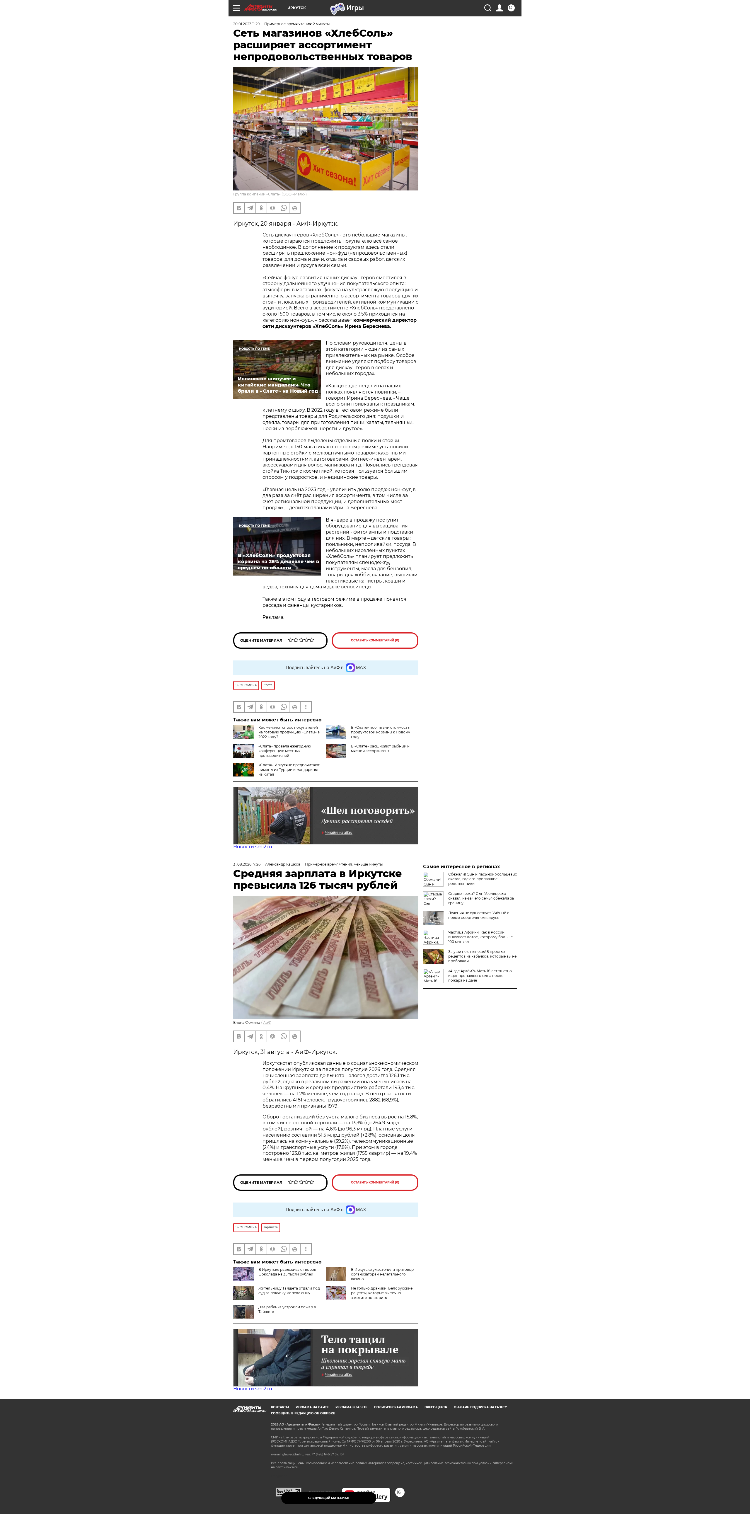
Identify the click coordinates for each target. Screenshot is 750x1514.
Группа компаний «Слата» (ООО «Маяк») (270, 194)
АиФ (267, 1022)
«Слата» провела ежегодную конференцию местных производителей (284, 751)
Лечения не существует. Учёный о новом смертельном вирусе (478, 915)
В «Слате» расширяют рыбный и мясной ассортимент (380, 748)
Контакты (280, 1407)
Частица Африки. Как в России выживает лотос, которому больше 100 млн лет (480, 937)
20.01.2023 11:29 (246, 24)
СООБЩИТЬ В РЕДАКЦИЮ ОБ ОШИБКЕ (303, 1413)
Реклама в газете (351, 1407)
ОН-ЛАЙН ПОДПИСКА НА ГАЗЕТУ (480, 1407)
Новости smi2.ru (252, 846)
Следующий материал (328, 1498)
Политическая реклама (396, 1407)
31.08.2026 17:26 (246, 864)
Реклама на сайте (312, 1407)
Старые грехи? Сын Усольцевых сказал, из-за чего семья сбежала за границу (481, 898)
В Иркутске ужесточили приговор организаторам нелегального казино (382, 1274)
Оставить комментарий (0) (375, 640)
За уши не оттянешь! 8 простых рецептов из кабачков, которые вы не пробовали (482, 956)
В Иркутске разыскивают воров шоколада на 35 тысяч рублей (287, 1271)
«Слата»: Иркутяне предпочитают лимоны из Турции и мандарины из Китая (289, 769)
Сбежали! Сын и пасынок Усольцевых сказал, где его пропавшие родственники (482, 879)
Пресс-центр (436, 1407)
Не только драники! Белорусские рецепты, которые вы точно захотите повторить (381, 1293)
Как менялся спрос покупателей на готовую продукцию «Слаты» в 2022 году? (289, 732)
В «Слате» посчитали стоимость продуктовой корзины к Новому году (380, 732)
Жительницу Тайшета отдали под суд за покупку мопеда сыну (289, 1290)
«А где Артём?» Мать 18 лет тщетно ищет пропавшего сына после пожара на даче (480, 975)
